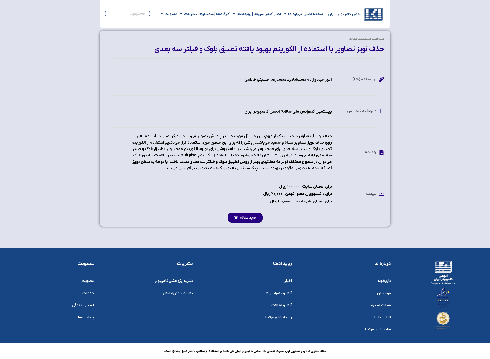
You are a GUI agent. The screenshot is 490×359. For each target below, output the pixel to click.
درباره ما (295, 14)
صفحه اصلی (313, 14)
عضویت (170, 14)
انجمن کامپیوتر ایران (345, 14)
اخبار (277, 14)
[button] (245, 218)
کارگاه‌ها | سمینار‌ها (214, 14)
